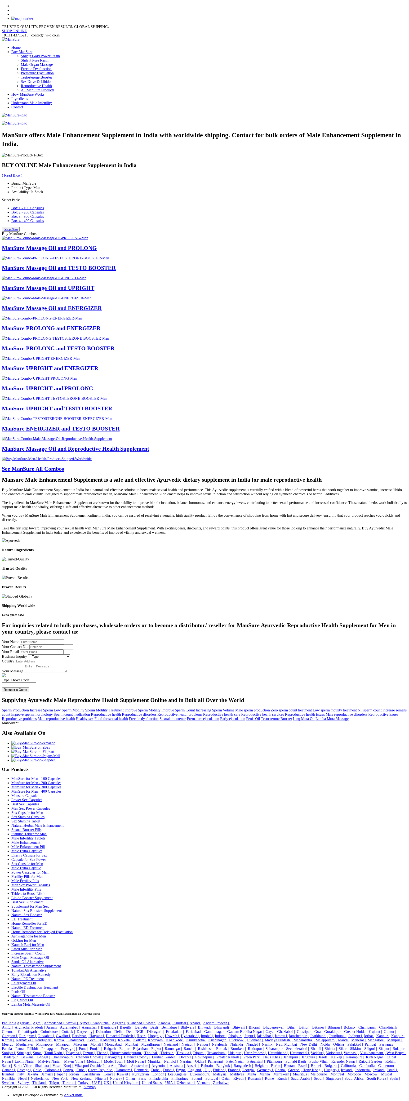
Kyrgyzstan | (141, 1074)
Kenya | (109, 1074)
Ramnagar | (174, 1049)
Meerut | (8, 1044)
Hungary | (332, 1070)
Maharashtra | (304, 1040)
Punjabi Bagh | (296, 1061)
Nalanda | (237, 1044)
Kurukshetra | (196, 1040)
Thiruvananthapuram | (126, 1053)
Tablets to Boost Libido (28, 894)
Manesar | (359, 1040)
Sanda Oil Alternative (27, 962)
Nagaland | (172, 1044)
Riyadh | (240, 1078)
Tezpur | (89, 1053)
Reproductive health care (221, 714)
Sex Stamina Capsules (27, 817)
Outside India (100, 1066)
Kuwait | (124, 1074)
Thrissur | (167, 1053)
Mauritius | (301, 1074)
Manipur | (395, 1040)
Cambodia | (368, 1066)
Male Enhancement (25, 842)
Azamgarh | (91, 1027)
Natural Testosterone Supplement (36, 966)
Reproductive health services (262, 714)
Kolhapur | (108, 1040)
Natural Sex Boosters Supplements (37, 911)
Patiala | (8, 1049)
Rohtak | (223, 1049)
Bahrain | (208, 1066)
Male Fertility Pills (25, 881)
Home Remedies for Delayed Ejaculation (42, 932)
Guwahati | (46, 1036)
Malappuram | (326, 1040)
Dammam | (124, 1070)
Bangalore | (110, 1027)
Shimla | (331, 1049)
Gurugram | (28, 1036)
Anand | (196, 1023)
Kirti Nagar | (376, 1057)
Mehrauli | (95, 1061)
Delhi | (119, 1032)
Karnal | (8, 1040)
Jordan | (75, 1074)
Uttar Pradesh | (255, 1053)
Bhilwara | (189, 1027)
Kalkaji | (338, 1057)
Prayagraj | (69, 1049)
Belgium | (262, 1066)
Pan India (9, 1023)
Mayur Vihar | (75, 1061)
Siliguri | (371, 1049)
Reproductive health (106, 714)
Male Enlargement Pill (28, 847)
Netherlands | (41, 1078)
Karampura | (355, 1057)
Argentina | (160, 1066)
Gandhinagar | (215, 1032)
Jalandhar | (265, 1036)
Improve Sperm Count (178, 710)
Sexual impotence (173, 719)
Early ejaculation (232, 719)
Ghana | (281, 1070)
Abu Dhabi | (120, 1066)
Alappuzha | (101, 1023)
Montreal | (338, 1074)
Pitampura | (276, 1061)
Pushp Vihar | (319, 1061)
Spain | (395, 1078)
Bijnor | (305, 1027)
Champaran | (368, 1027)
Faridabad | (194, 1032)
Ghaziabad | (286, 1032)
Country (8, 661)
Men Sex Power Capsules (30, 808)
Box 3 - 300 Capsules (27, 216)
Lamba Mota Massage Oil (30, 1004)
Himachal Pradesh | (121, 1036)
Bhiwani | (240, 1027)
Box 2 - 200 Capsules (27, 212)
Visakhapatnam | (373, 1053)
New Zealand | (82, 1078)
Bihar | (292, 1027)
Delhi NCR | (136, 1032)
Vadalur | (318, 1053)
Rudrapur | (256, 1049)
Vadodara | (334, 1053)
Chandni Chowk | (90, 1057)
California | (349, 1066)
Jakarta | (33, 1074)
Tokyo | (55, 1083)
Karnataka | (25, 1040)
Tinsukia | (184, 1053)
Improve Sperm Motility (142, 710)
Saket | (7, 1066)
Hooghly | (156, 1036)
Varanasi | (351, 1053)
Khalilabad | (76, 1040)
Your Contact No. (15, 647)
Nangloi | (171, 1061)
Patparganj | (256, 1061)
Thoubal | (152, 1053)
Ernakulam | (175, 1032)
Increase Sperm (41, 710)
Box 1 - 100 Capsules (27, 208)
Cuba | (81, 1070)
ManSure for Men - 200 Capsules (36, 783)
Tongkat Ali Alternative (28, 970)
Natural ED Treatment (27, 928)
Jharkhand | (319, 1036)
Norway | (117, 1078)
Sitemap (90, 1087)
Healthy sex (84, 719)
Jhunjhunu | (338, 1036)
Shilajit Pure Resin (35, 60)
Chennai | (9, 1032)
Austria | (193, 1066)
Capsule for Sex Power (28, 859)
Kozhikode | (175, 1040)
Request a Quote (15, 690)
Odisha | (340, 1044)
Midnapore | (45, 1044)
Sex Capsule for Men (27, 813)
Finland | (220, 1070)
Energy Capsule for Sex (29, 855)
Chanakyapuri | (63, 1057)
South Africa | (355, 1078)
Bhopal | (255, 1027)
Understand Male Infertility (31, 103)
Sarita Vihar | (24, 1066)
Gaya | (271, 1032)
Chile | (38, 1070)
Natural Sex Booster (26, 915)
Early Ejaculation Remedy (31, 974)
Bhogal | (44, 1057)
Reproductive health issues (305, 714)
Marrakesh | (282, 1074)
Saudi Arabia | (302, 1078)
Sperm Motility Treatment (104, 710)
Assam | (52, 1027)
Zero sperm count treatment (291, 710)
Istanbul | (9, 1074)
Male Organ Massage (37, 64)
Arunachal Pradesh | (30, 1027)
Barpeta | (142, 1027)
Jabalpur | (235, 1036)
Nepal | (24, 1078)
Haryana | (97, 1036)
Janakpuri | (292, 1057)
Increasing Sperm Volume (215, 710)
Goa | (318, 1032)
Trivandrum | (217, 1053)
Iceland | (347, 1070)
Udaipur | (235, 1053)
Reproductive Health (36, 86)
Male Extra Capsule (26, 868)
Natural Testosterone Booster (33, 996)
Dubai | (169, 1070)
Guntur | (390, 1032)
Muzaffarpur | (152, 1044)
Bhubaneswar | (274, 1027)
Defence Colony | (137, 1057)
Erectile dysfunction (144, 719)
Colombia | (53, 1070)
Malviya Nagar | (50, 1061)
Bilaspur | (335, 1027)
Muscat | (388, 1074)
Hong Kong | (312, 1070)
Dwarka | (186, 1057)
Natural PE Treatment (27, 979)
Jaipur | (250, 1036)
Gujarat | (376, 1032)
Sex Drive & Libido (36, 82)
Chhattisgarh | (29, 1032)
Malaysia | (221, 1074)
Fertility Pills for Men (27, 877)
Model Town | (115, 1061)
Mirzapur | (64, 1044)
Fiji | (208, 1070)
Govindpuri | (205, 1057)
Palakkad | (355, 1044)
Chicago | (24, 1070)
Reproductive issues (383, 714)
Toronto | (69, 1083)
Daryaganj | (114, 1057)
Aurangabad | (70, 1027)
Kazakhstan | (92, 1074)
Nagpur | (204, 1044)
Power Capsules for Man (30, 872)
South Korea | (378, 1078)
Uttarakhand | (278, 1053)
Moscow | (372, 1074)
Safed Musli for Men (26, 949)
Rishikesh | (206, 1049)
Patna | (20, 1049)
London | (159, 1074)
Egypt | (181, 1070)
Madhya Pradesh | (279, 1040)
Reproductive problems (19, 719)
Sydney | (24, 1083)
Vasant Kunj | (63, 1066)
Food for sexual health (111, 719)
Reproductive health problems (179, 714)
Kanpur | (398, 1036)
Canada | (9, 1070)
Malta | (252, 1074)
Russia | (283, 1078)
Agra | (38, 1023)
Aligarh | (119, 1023)
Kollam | (140, 1040)
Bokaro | (350, 1027)
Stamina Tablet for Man (29, 834)
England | (196, 1070)
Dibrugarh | (156, 1032)
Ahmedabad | (54, 1023)
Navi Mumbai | (287, 1044)
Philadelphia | (159, 1078)
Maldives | (238, 1074)
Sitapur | (385, 1049)
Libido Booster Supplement (32, 898)
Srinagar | (24, 1053)
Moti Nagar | (137, 1061)
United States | (153, 1083)
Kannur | (383, 1036)
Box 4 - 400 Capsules (27, 221)
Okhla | (201, 1061)
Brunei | (317, 1066)
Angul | (8, 1027)
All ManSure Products (37, 90)
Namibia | (9, 1078)
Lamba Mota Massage (332, 719)
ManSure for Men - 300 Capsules (36, 787)
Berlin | (277, 1066)
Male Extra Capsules (26, 851)
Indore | (221, 1036)
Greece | (295, 1070)
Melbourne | (320, 1074)
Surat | (38, 1053)
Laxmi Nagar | (26, 1061)
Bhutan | (290, 1066)
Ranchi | (190, 1049)
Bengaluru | (170, 1027)
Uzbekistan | (186, 1083)
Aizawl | (72, 1023)
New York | (61, 1078)
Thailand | (40, 1083)
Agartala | (24, 1023)
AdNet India (73, 1095)
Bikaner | (319, 1027)
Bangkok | (224, 1066)
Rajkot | (157, 1049)
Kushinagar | (218, 1040)
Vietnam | (204, 1083)
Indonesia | (363, 1070)
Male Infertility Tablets (28, 838)
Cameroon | (387, 1066)
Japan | (62, 1074)
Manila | (265, 1074)
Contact (17, 107)
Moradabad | (114, 1044)
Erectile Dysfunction (36, 69)
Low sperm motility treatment (335, 710)
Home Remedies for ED (29, 923)
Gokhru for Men (23, 940)
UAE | (97, 1083)
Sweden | (9, 1083)
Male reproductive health (56, 719)
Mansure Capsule (24, 796)
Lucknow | (237, 1040)
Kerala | (60, 1040)
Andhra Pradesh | (216, 1023)
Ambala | (165, 1023)
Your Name (10, 642)
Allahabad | (136, 1023)
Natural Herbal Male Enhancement (37, 825)
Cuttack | (69, 1032)
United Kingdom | (127, 1083)
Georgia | (249, 1070)
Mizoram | (81, 1044)
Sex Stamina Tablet (25, 821)
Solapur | (400, 1049)
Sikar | (344, 1049)
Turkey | (84, 1083)
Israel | (392, 1070)
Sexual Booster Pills (26, 830)
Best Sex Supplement (27, 902)
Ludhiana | (255, 1040)
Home (16, 47)
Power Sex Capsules (26, 800)
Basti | (155, 1027)
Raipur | (125, 1049)
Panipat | (371, 1044)
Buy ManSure (21, 52)
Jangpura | (310, 1057)
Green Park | (252, 1057)
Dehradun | (104, 1032)
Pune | (84, 1049)
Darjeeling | (86, 1032)
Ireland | (379, 1070)
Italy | (22, 1074)
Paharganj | (216, 1061)
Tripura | (199, 1053)
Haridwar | (80, 1036)
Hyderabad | (190, 1036)
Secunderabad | (298, 1049)
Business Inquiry (14, 656)
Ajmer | (86, 1023)
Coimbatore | (50, 1032)
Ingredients (19, 99)
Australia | (178, 1066)
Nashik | (268, 1044)
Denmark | (142, 1070)
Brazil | (304, 1066)
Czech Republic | (101, 1070)
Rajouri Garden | (371, 1061)
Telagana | (74, 1053)
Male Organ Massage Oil (30, 957)
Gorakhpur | (333, 1032)
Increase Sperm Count (27, 953)
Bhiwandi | (222, 1027)
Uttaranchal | (300, 1053)
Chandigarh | (389, 1027)
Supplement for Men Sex (30, 906)
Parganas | (387, 1044)
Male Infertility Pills (26, 889)
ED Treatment (21, 919)
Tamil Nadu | (54, 1053)
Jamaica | (48, 1074)
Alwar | (151, 1023)
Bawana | (28, 1057)
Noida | (326, 1044)
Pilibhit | (33, 1049)
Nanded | (253, 1044)
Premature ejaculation (203, 719)
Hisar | (142, 1036)
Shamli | (317, 1049)
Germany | (265, 1070)
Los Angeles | (178, 1074)
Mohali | (97, 1044)
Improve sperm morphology (32, 714)
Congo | (69, 1070)
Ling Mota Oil (304, 719)
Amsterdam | (141, 1066)
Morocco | (355, 1074)
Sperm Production (15, 710)
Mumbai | (132, 1044)
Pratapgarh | (50, 1049)
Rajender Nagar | (344, 1061)
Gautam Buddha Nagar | (246, 1032)
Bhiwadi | (205, 1027)
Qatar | (227, 1078)
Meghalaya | (25, 1044)
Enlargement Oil (23, 983)
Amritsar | (181, 1023)
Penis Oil (253, 719)
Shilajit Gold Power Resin (40, 56)
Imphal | (207, 1036)
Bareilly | (127, 1027)
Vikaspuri (82, 1066)
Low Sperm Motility (69, 710)
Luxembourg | (201, 1074)
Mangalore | (377, 1040)
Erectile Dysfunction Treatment (34, 987)
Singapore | (335, 1078)
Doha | (156, 1070)
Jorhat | (369, 1036)
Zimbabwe (221, 1083)
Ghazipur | (305, 1032)
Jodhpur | (355, 1036)
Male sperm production (252, 710)
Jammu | (281, 1036)
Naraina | (187, 1061)
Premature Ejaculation (37, 73)
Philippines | (181, 1078)
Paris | (143, 1078)
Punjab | (96, 1049)
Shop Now (11, 229)
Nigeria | (102, 1078)
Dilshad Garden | (165, 1057)
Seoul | (319, 1078)
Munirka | (155, 1061)
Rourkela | (239, 1049)
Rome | (270, 1078)
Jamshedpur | (299, 1036)
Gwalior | (63, 1036)
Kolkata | (125, 1040)
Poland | (197, 1078)
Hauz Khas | (273, 1057)
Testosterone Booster (36, 77)
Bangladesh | (244, 1066)
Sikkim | (356, 1049)
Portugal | (213, 1078)
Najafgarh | (220, 1044)
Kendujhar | (44, 1040)
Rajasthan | (141, 1049)
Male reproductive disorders (346, 714)
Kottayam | (156, 1040)
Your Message (12, 671)
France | (234, 1070)
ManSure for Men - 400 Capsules (36, 791)
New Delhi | (310, 1044)
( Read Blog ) (12, 175)
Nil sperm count (370, 710)
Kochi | (93, 1040)
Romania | (256, 1078)
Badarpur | (12, 1057)
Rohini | (391, 1061)
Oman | (132, 1078)
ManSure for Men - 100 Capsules (36, 779)
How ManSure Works (27, 94)
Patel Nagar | (236, 1061)
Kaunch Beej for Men (27, 945)
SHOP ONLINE (14, 31)
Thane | (103, 1053)
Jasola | (324, 1057)
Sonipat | (9, 1053)
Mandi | (344, 1040)
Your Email (10, 652)
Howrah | (172, 1036)
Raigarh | (111, 1049)
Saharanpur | (275, 1049)
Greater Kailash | (229, 1057)
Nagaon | (189, 1044)
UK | (108, 1083)
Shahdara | (43, 1066)
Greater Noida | (356, 1032)
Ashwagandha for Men (28, 936)
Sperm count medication (72, 714)
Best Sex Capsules (25, 804)
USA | (170, 1083)
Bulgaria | (332, 1066)
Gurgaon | (10, 1036)
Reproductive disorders (139, 714)
